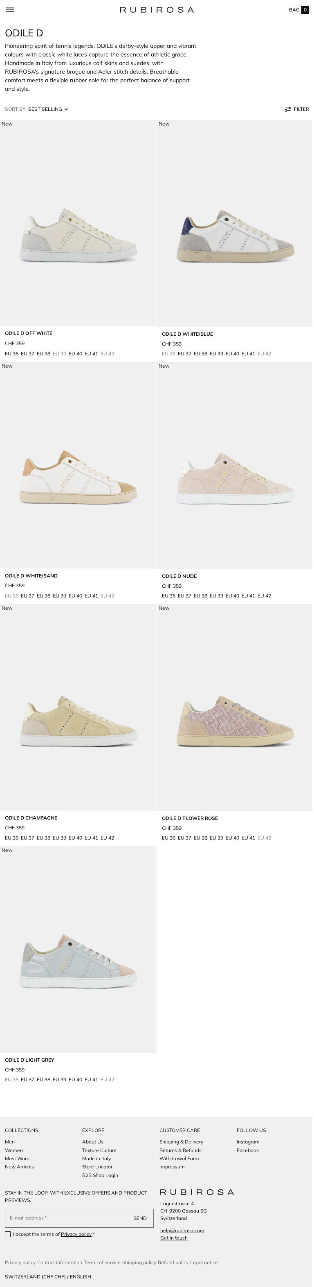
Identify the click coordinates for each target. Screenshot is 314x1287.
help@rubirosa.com (179, 1230)
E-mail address (27, 1218)
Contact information (59, 1262)
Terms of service (102, 1262)
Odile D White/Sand (31, 567)
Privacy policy (76, 1234)
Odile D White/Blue (184, 330)
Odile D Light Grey (29, 1043)
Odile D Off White (28, 329)
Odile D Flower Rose (187, 806)
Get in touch (171, 1238)
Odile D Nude (176, 568)
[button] (9, 10)
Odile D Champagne (31, 805)
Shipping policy (139, 1262)
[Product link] (77, 238)
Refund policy (173, 1262)
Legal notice (204, 1262)
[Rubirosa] (194, 1192)
